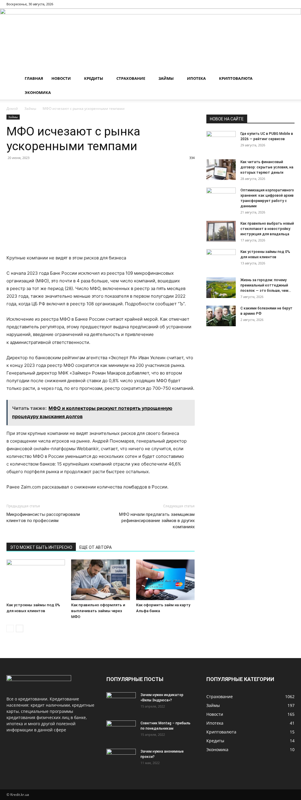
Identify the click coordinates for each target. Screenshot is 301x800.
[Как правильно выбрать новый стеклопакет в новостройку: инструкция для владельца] (221, 231)
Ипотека (196, 78)
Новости (61, 78)
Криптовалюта (235, 78)
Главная (34, 78)
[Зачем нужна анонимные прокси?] (121, 759)
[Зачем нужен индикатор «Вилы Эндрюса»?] (121, 702)
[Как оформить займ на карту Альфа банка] (165, 579)
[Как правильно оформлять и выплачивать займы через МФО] (100, 579)
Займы (166, 78)
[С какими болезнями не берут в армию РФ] (221, 316)
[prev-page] (10, 628)
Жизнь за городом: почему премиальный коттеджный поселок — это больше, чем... (265, 285)
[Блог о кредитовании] (150, 40)
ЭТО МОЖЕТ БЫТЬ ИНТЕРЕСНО (41, 547)
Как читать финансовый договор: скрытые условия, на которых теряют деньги (266, 167)
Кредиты (93, 78)
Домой (12, 108)
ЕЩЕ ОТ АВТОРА (95, 547)
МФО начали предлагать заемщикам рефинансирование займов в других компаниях (157, 520)
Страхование (130, 78)
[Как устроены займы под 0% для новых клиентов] (35, 579)
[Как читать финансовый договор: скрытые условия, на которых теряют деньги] (221, 169)
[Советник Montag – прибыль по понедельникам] (121, 731)
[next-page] (19, 628)
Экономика (38, 92)
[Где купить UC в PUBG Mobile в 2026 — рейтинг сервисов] (221, 141)
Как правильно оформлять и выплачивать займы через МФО (98, 611)
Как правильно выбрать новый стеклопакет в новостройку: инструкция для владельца (267, 228)
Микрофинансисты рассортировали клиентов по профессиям (43, 517)
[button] (287, 79)
